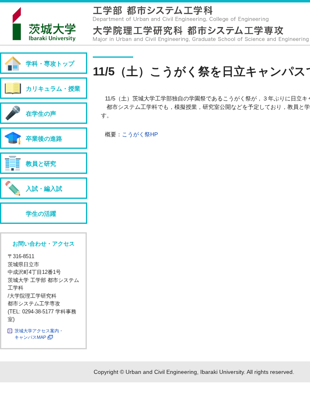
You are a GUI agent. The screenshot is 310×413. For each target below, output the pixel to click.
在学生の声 (41, 113)
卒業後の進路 (44, 138)
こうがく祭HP (140, 134)
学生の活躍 (41, 213)
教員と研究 (41, 163)
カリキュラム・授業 (53, 88)
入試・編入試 (44, 188)
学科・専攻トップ (50, 63)
